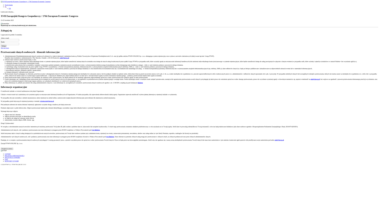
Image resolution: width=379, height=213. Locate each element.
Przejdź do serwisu (7, 148)
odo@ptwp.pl (279, 140)
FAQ (6, 159)
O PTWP (8, 154)
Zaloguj (4, 46)
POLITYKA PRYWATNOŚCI (14, 156)
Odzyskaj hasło (5, 48)
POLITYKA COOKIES (12, 157)
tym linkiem (96, 130)
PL (6, 7)
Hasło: (3, 42)
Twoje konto (9, 5)
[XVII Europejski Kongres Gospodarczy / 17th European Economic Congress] (26, 1)
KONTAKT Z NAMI (12, 161)
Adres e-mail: (5, 38)
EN (10, 8)
